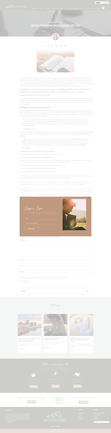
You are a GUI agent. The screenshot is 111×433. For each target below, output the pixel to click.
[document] (55, 216)
